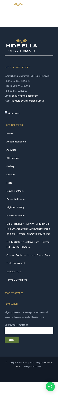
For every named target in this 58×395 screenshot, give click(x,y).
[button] (50, 386)
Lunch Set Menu (15, 191)
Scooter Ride (13, 271)
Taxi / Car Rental (15, 263)
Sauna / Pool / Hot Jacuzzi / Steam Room (28, 255)
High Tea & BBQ (15, 207)
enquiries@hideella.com (25, 96)
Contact (10, 174)
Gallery (10, 166)
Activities (11, 150)
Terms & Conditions (16, 280)
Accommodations (16, 141)
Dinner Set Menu (15, 199)
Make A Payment (15, 215)
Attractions (12, 158)
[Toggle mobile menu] (52, 9)
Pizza (9, 183)
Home (9, 133)
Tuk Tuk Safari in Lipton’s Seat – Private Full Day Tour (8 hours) (27, 244)
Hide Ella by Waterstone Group (28, 101)
